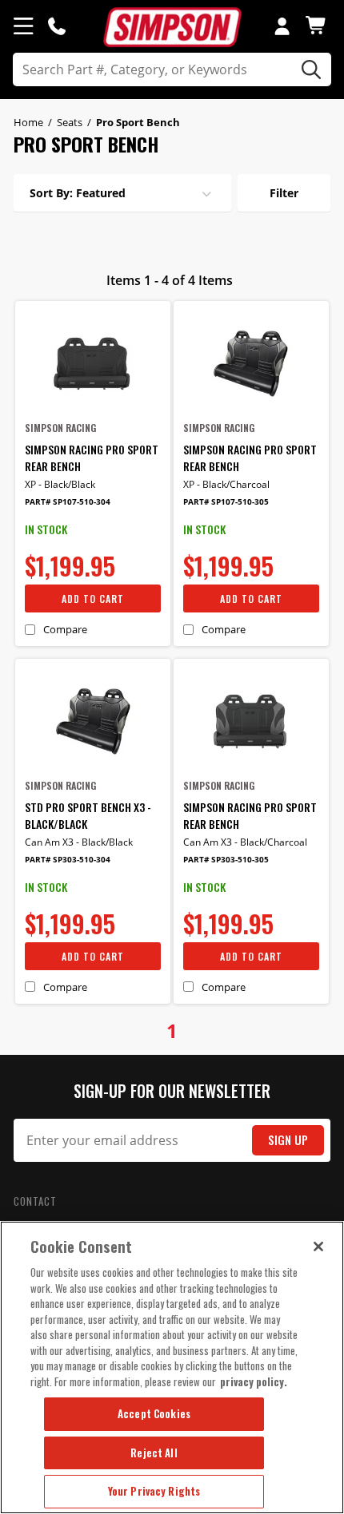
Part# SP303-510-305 (226, 859)
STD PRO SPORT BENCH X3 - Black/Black (88, 815)
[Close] (318, 1246)
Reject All (153, 1452)
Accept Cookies (154, 1413)
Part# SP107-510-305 (226, 502)
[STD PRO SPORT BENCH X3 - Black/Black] (93, 721)
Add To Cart (93, 598)
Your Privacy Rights (154, 1491)
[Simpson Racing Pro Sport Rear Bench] (93, 364)
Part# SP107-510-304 (67, 502)
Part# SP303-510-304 (67, 859)
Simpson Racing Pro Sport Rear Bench (91, 457)
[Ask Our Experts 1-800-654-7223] (57, 26)
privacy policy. (253, 1381)
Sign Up (288, 1140)
